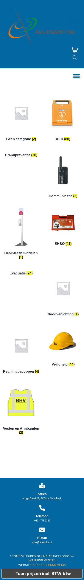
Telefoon (42, 516)
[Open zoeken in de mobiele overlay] (75, 57)
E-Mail (42, 538)
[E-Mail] (42, 530)
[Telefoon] (42, 508)
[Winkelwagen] (74, 50)
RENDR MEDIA (55, 564)
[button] (76, 76)
